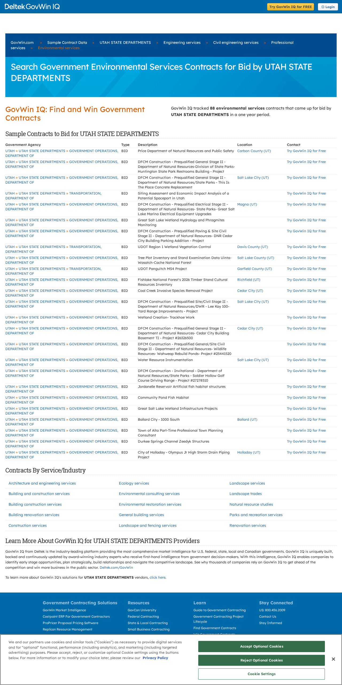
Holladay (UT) (248, 452)
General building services (141, 514)
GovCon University (142, 610)
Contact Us (267, 616)
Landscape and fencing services (148, 525)
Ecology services (134, 483)
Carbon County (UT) (254, 151)
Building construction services (35, 504)
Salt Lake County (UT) (255, 258)
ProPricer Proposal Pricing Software (70, 623)
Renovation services (248, 525)
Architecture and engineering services (42, 483)
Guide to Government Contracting (219, 610)
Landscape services (247, 483)
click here (157, 577)
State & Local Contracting (148, 623)
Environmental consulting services (149, 493)
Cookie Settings (261, 674)
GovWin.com (22, 42)
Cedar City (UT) (250, 290)
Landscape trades (246, 493)
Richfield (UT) (248, 279)
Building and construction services (39, 493)
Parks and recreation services (256, 514)
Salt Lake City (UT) (253, 177)
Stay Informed (270, 623)
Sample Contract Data (67, 42)
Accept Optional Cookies (261, 646)
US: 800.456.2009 (272, 610)
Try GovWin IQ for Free (306, 151)
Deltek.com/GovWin (116, 567)
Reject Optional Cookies (261, 660)
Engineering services (182, 42)
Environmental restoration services (150, 504)
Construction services (28, 525)
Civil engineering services (236, 42)
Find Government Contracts (214, 628)
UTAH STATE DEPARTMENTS (125, 42)
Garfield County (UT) (254, 268)
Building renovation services (34, 514)
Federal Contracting (143, 616)
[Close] (333, 659)
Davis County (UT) (252, 247)
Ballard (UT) (247, 419)
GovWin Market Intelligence (64, 610)
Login (330, 7)
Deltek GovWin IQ (134, 6)
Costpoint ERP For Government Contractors (76, 616)
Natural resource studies (251, 504)
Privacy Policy (155, 658)
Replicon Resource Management (67, 629)
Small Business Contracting (149, 629)
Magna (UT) (247, 204)
